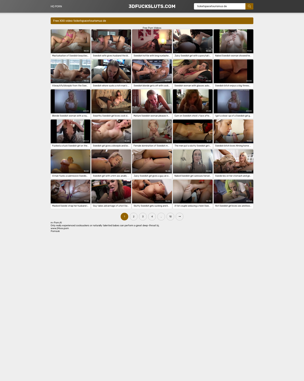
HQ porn (56, 6)
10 (170, 216)
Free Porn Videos (152, 27)
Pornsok (55, 231)
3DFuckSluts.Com (152, 6)
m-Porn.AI (56, 222)
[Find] (249, 6)
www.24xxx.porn (60, 228)
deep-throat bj (150, 225)
